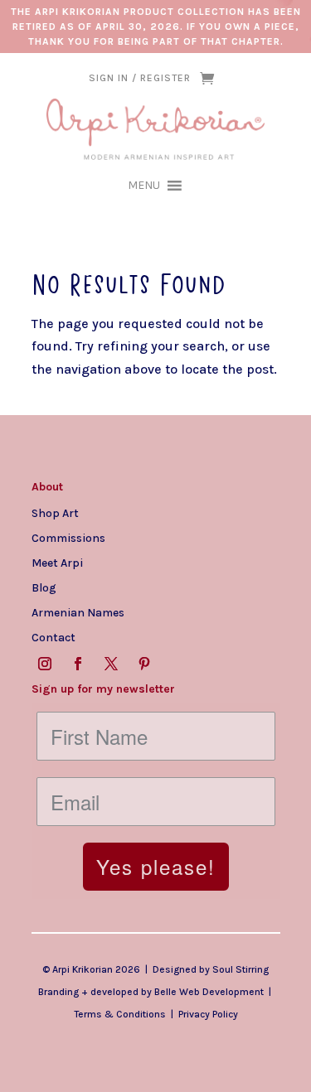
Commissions (68, 537)
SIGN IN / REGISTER (140, 78)
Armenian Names (78, 612)
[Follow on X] (111, 663)
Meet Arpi (57, 562)
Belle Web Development (209, 992)
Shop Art (55, 512)
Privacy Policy (208, 1014)
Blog (44, 587)
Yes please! (156, 866)
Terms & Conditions (120, 1014)
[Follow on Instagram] (45, 663)
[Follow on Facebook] (78, 663)
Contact (53, 637)
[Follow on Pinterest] (144, 663)
